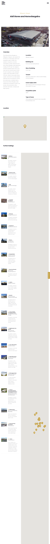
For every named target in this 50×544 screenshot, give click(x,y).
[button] (25, 126)
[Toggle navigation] (48, 3)
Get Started (48, 275)
